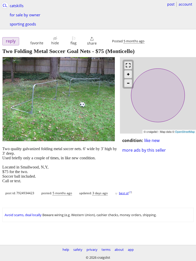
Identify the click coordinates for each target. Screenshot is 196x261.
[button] (37, 40)
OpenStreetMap (185, 131)
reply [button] (11, 41)
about (119, 249)
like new (152, 140)
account (185, 4)
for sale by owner (25, 14)
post (171, 4)
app (131, 249)
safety (77, 249)
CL (5, 5)
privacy (92, 249)
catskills (16, 5)
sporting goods (23, 24)
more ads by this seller (144, 150)
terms (106, 249)
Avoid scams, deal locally (23, 215)
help (66, 249)
